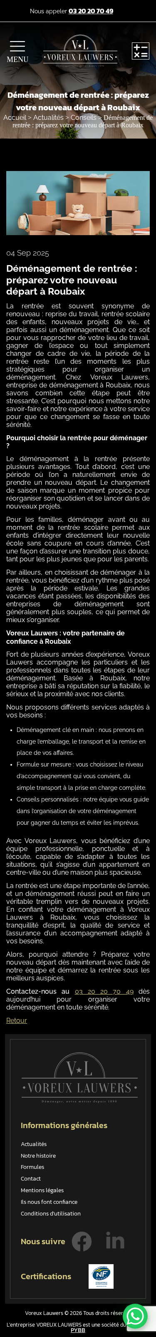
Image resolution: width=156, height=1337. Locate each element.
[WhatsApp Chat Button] (135, 1316)
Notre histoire (38, 1155)
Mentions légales (42, 1190)
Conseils (84, 118)
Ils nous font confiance (49, 1202)
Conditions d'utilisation (51, 1213)
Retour (16, 1020)
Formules (32, 1167)
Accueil (15, 118)
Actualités (49, 118)
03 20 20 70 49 (104, 991)
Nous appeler (71, 11)
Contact (31, 1178)
